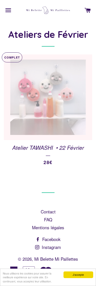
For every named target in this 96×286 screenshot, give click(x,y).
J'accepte (78, 275)
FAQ (48, 219)
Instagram (50, 247)
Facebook (51, 239)
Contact (48, 211)
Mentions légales (48, 227)
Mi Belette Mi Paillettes (56, 259)
